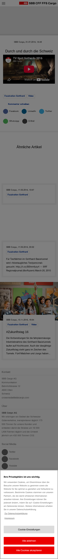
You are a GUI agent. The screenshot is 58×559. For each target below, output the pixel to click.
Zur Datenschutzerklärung (15, 513)
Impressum (9, 518)
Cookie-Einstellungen (29, 529)
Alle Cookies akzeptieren (29, 550)
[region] (29, 514)
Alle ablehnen (29, 540)
